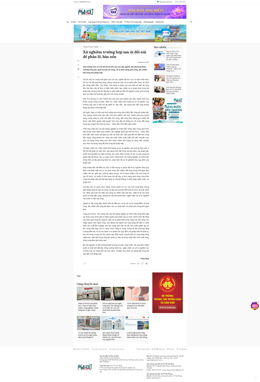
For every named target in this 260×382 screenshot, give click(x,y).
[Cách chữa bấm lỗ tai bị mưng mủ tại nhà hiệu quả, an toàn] (137, 294)
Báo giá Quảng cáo (158, 349)
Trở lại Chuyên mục (84, 263)
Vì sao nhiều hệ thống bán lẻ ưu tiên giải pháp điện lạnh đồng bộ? (87, 335)
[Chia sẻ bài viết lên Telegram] (78, 69)
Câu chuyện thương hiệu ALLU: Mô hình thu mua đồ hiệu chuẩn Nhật (173, 90)
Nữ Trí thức (82, 22)
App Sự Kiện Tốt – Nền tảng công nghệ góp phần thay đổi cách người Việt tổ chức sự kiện (173, 55)
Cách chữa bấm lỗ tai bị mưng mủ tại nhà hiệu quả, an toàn (136, 305)
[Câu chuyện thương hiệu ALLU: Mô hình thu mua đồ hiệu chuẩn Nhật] (159, 89)
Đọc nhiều (160, 47)
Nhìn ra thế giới (116, 22)
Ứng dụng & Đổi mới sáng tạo (98, 22)
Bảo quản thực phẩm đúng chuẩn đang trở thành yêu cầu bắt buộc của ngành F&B (112, 336)
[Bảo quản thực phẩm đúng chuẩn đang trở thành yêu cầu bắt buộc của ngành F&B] (112, 323)
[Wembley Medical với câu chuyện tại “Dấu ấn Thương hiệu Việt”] (159, 78)
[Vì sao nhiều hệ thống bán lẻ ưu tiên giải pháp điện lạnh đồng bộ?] (88, 323)
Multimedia (159, 22)
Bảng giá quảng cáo (165, 2)
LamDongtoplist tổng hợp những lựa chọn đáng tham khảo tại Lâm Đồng (137, 335)
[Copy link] (78, 60)
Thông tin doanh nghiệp (90, 47)
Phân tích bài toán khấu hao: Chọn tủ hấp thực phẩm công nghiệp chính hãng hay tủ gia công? (88, 306)
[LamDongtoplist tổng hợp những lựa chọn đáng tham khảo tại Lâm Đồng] (137, 323)
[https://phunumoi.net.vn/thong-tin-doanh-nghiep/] (78, 77)
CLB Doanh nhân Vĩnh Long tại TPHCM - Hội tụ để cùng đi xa (173, 68)
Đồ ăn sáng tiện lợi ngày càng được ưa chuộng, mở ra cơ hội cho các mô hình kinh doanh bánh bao (113, 307)
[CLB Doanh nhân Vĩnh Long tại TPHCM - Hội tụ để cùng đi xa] (159, 67)
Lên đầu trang (182, 349)
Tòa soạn (171, 349)
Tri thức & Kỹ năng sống (133, 22)
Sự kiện (73, 22)
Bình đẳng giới (149, 22)
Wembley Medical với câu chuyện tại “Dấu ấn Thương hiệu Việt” (173, 79)
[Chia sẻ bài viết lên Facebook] (78, 65)
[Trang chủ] (68, 22)
